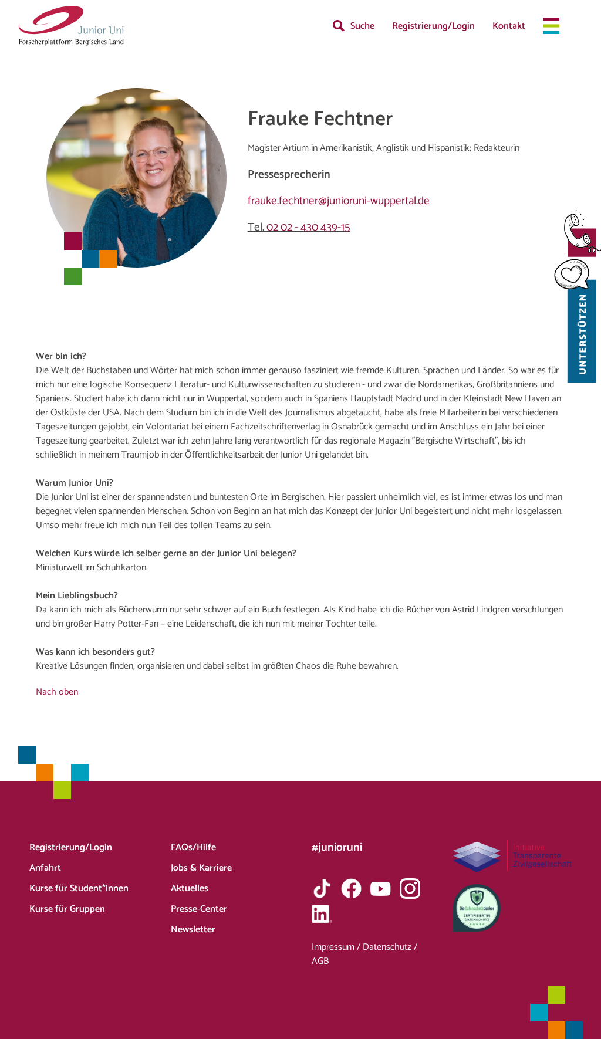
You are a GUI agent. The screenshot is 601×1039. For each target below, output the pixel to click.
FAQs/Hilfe (193, 847)
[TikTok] (322, 888)
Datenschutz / (390, 947)
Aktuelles (189, 888)
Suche (362, 26)
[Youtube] (380, 888)
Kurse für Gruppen (67, 909)
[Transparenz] (512, 856)
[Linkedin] (322, 913)
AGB (320, 961)
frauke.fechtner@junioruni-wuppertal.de (339, 201)
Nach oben (57, 692)
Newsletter (193, 930)
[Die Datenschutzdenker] (512, 907)
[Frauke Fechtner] (71, 26)
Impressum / (337, 947)
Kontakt (508, 26)
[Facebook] (351, 888)
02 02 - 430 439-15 (308, 227)
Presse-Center (199, 909)
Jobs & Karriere (201, 868)
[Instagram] (410, 888)
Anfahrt (45, 868)
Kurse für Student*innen (79, 888)
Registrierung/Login (433, 26)
